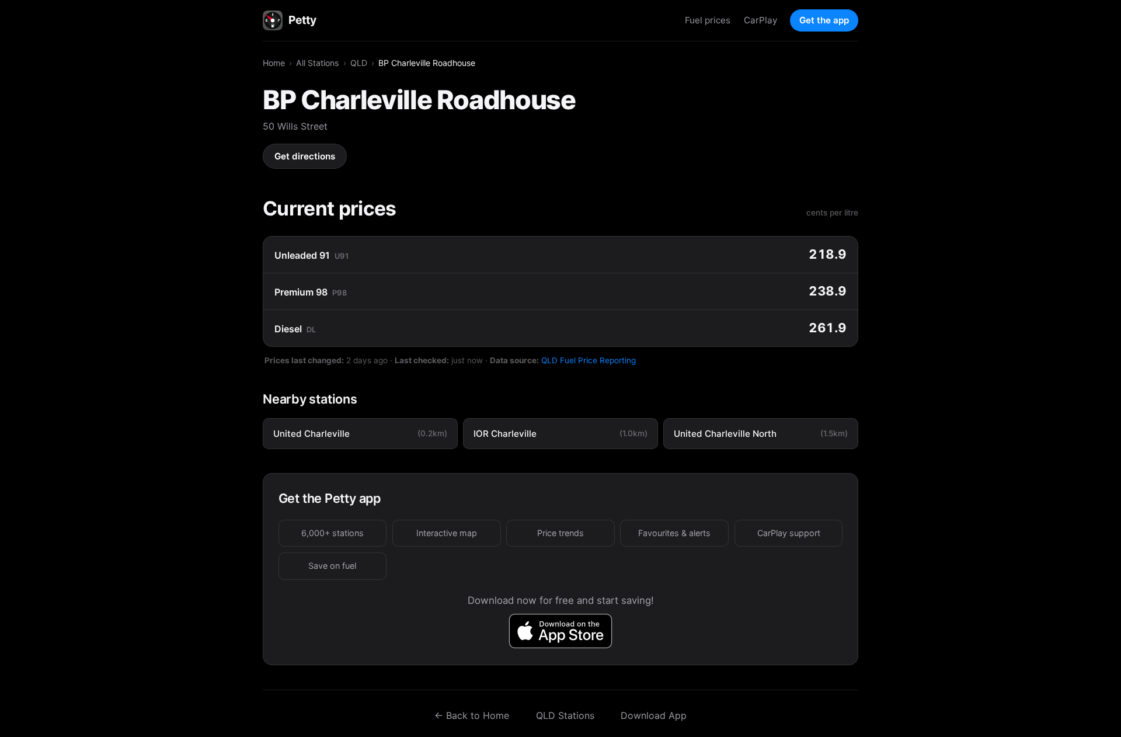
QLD (358, 63)
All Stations (317, 63)
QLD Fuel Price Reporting (588, 360)
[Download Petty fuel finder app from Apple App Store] (560, 631)
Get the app (824, 20)
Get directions (304, 156)
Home (274, 63)
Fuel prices (707, 20)
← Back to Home (471, 715)
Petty (302, 20)
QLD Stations (565, 715)
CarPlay (760, 20)
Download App (654, 715)
